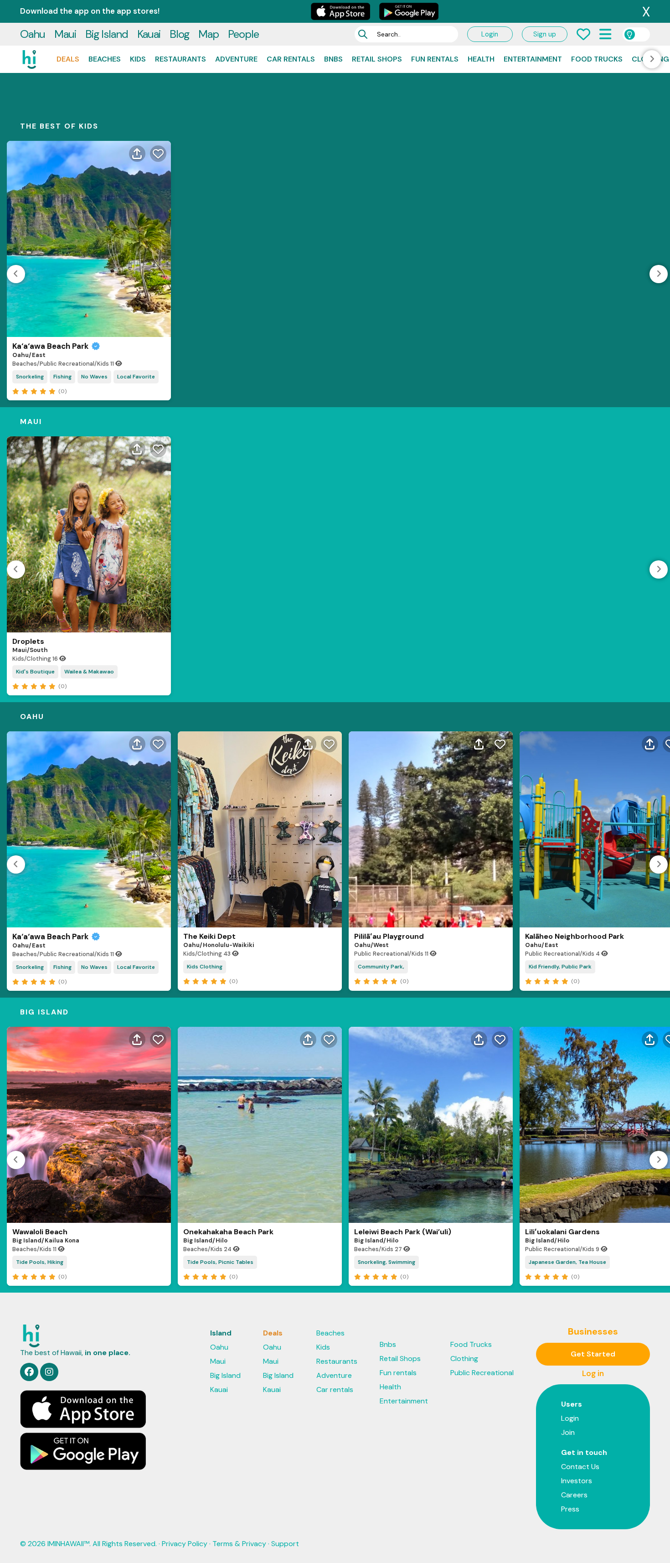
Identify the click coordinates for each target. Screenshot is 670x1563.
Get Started (593, 1354)
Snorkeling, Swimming (386, 1262)
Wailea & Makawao (89, 671)
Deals (68, 59)
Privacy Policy (184, 1543)
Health (481, 59)
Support (285, 1543)
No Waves (94, 376)
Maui (65, 34)
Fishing (62, 376)
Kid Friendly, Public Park (560, 966)
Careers (574, 1495)
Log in (593, 1373)
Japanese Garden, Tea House (567, 1262)
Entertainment (533, 59)
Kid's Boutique (35, 671)
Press (570, 1509)
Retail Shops (377, 59)
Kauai (148, 34)
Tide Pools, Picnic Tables (220, 1262)
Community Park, (381, 966)
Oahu (32, 34)
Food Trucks (597, 59)
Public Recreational (482, 1372)
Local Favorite (136, 376)
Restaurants (180, 59)
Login (489, 34)
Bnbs (333, 59)
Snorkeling (30, 376)
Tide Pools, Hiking (39, 1262)
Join (568, 1432)
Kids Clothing (204, 966)
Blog (179, 34)
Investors (576, 1480)
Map (208, 34)
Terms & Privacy (239, 1543)
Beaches (104, 59)
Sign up (544, 34)
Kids (138, 59)
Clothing (464, 1358)
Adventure (236, 59)
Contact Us (580, 1466)
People (243, 34)
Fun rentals (435, 59)
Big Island (106, 34)
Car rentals (291, 59)
